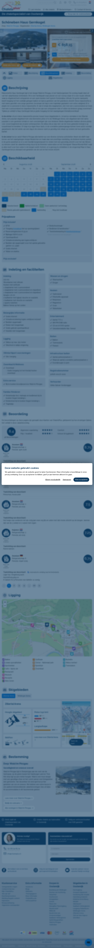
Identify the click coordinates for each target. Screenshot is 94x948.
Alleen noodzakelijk (52, 480)
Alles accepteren (81, 480)
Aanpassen (67, 480)
